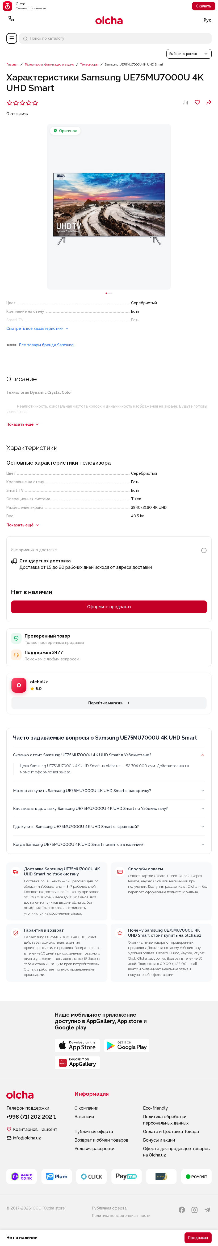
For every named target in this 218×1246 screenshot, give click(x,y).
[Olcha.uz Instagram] (194, 1210)
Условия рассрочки (94, 1148)
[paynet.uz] (196, 1176)
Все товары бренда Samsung (46, 345)
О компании (86, 1108)
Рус (207, 20)
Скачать (203, 6)
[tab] (106, 293)
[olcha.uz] (109, 20)
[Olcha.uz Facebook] (182, 1210)
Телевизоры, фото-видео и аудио (49, 64)
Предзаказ (198, 1238)
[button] (189, 54)
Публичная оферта (93, 1131)
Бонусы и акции (159, 1140)
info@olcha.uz (27, 1138)
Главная (12, 64)
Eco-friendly (155, 1108)
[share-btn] (209, 102)
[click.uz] (91, 1176)
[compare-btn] (185, 102)
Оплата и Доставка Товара (171, 1131)
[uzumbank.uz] (21, 1176)
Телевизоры (89, 64)
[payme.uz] (126, 1176)
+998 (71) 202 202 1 (11, 20)
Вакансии (84, 1116)
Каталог (11, 38)
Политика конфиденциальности (121, 1215)
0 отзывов (17, 113)
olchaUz (39, 681)
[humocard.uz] (161, 1176)
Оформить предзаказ (109, 606)
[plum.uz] (56, 1176)
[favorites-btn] (197, 102)
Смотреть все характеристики (35, 328)
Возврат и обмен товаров (101, 1140)
